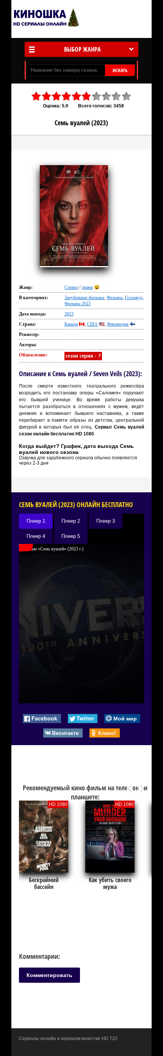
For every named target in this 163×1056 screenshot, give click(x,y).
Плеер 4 (36, 536)
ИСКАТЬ (120, 70)
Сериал (71, 287)
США (92, 324)
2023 (69, 314)
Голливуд (134, 297)
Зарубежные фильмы (84, 297)
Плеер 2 (70, 521)
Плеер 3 (105, 521)
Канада (71, 324)
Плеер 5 (70, 536)
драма (87, 287)
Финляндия (118, 324)
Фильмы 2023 (77, 303)
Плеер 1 (36, 521)
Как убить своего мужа (110, 883)
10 (127, 96)
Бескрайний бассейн (44, 883)
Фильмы (114, 297)
